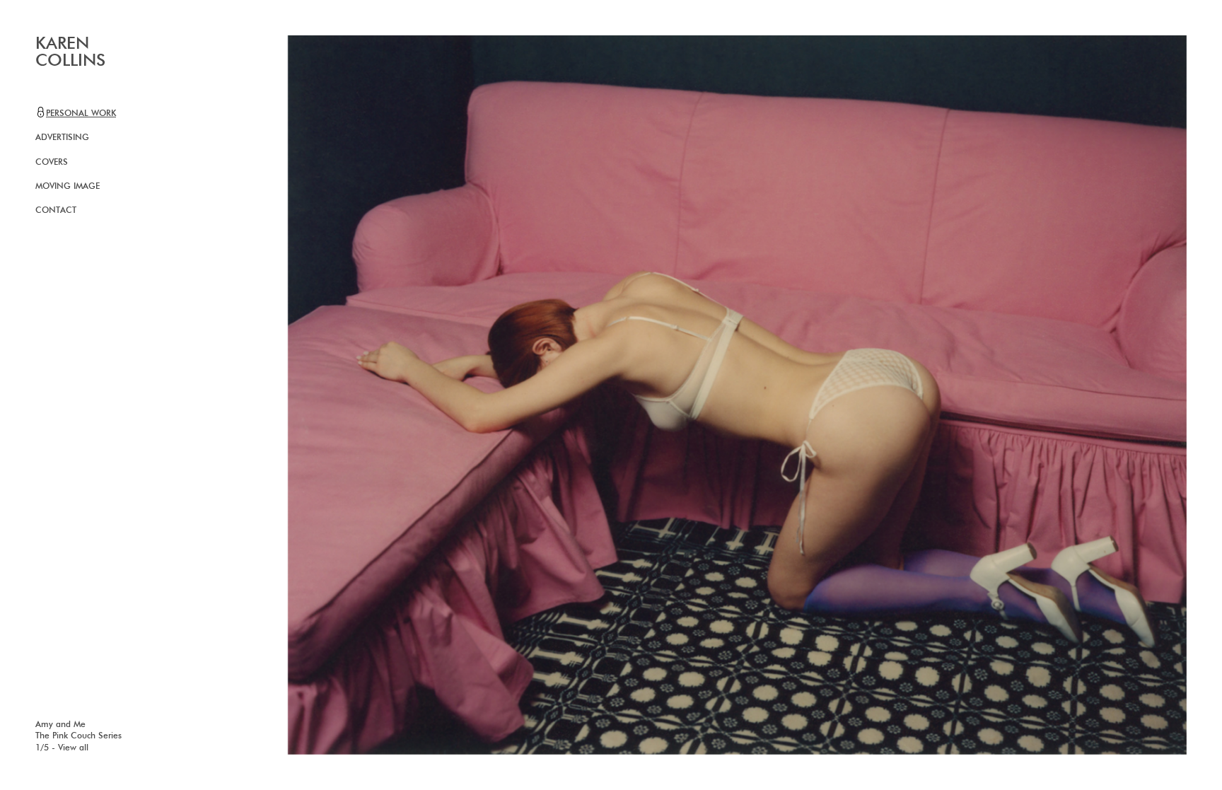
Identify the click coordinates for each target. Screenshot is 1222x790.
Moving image (67, 186)
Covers (51, 162)
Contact (55, 211)
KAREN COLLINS (70, 52)
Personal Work (81, 114)
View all (73, 748)
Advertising (62, 138)
